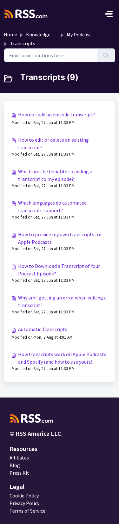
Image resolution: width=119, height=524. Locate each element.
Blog (15, 465)
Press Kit (19, 473)
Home (10, 34)
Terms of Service (27, 511)
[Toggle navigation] (108, 14)
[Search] (106, 55)
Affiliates (19, 457)
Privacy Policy (24, 503)
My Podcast (79, 34)
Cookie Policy (24, 495)
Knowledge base (44, 34)
